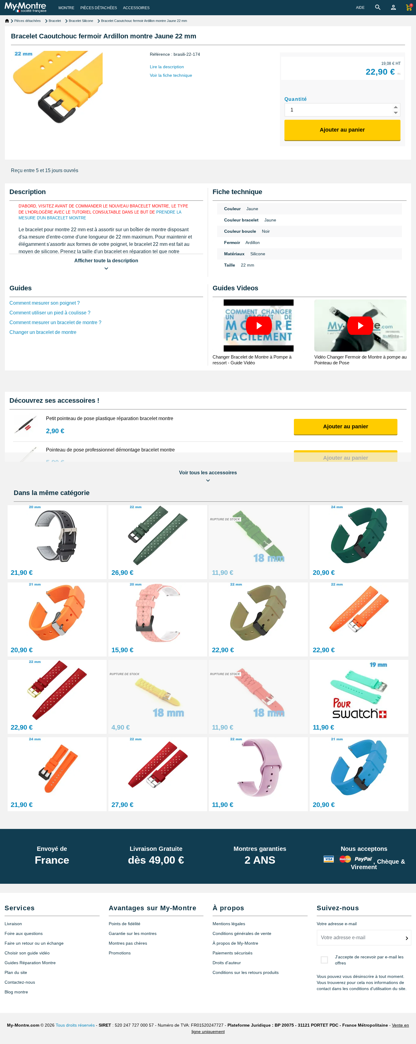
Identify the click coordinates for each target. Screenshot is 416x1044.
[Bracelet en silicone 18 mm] (258, 689)
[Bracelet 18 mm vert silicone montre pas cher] (258, 535)
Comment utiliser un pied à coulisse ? (49, 312)
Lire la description (167, 66)
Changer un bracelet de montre (42, 332)
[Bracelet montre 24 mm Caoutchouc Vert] (359, 535)
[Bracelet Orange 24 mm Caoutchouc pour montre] (57, 767)
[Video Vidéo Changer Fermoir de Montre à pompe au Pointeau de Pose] (360, 325)
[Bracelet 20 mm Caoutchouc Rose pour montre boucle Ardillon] (157, 612)
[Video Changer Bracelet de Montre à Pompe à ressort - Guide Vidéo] (259, 325)
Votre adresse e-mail (337, 923)
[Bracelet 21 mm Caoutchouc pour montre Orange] (57, 612)
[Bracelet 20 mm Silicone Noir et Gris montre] (57, 535)
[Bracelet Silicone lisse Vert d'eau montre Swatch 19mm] (359, 689)
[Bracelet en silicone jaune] (157, 689)
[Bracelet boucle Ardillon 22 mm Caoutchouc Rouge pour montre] (157, 767)
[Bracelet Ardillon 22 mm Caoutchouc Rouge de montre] (57, 689)
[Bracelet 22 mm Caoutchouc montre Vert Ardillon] (258, 612)
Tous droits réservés (75, 1025)
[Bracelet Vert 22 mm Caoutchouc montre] (157, 535)
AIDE (360, 7)
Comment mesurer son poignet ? (44, 303)
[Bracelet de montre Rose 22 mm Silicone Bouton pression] (258, 767)
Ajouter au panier (342, 130)
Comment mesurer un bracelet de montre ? (55, 322)
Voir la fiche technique (171, 75)
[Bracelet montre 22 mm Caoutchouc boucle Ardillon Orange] (359, 612)
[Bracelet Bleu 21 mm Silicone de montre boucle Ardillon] (359, 767)
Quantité (295, 99)
